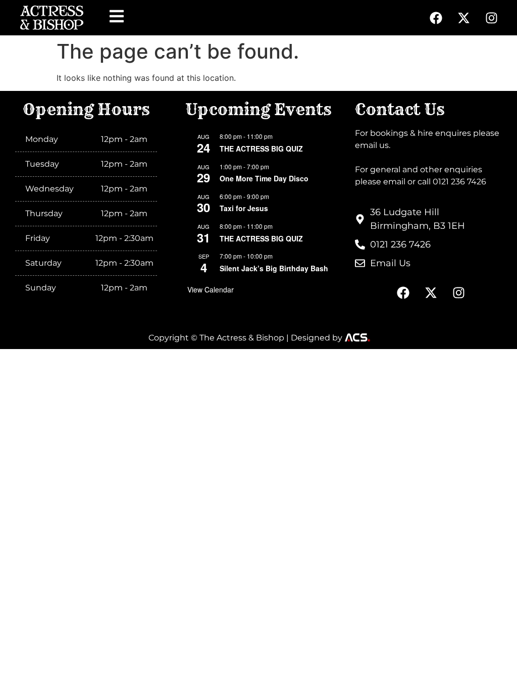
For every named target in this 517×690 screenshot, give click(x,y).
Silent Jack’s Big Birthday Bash (274, 268)
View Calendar (210, 289)
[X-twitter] (463, 17)
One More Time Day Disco (264, 178)
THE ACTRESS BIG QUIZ (261, 148)
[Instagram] (491, 17)
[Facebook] (435, 17)
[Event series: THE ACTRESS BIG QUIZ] (278, 136)
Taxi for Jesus (244, 208)
